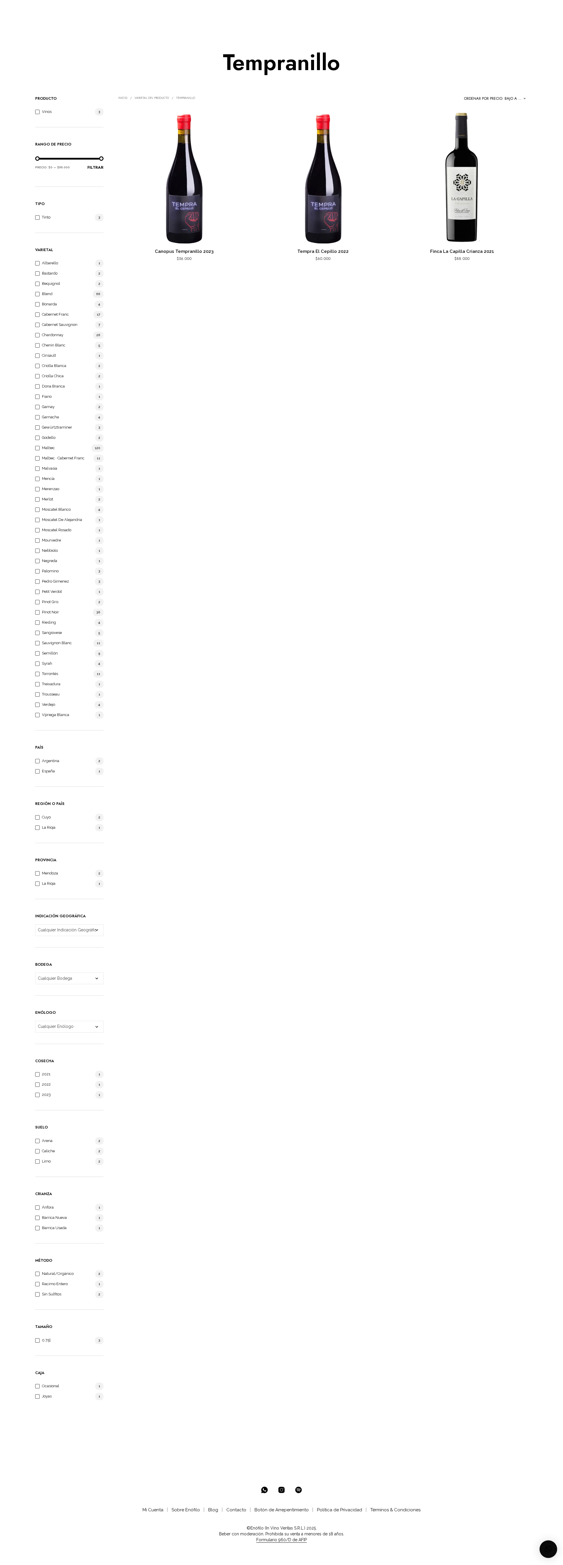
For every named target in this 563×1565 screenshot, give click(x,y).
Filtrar (95, 167)
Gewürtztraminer (57, 427)
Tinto (46, 217)
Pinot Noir (50, 612)
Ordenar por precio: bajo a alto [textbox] (495, 98)
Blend (47, 294)
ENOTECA (114, 9)
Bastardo (49, 273)
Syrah (47, 663)
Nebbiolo (50, 550)
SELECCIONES (150, 9)
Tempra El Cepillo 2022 (323, 251)
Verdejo (48, 704)
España (48, 771)
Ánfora (48, 1207)
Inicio (122, 98)
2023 (46, 1094)
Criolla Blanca (54, 365)
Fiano (47, 396)
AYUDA (228, 9)
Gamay (48, 407)
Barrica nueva (54, 1217)
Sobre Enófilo (186, 1509)
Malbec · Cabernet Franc (63, 458)
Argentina (50, 761)
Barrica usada (54, 1228)
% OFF (90, 9)
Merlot (47, 499)
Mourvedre (51, 540)
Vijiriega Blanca (55, 715)
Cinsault (49, 355)
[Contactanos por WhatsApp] (264, 1489)
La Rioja (48, 827)
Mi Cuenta (153, 1509)
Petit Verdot (52, 591)
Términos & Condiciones (395, 1509)
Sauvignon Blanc (57, 643)
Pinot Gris (50, 602)
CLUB (181, 9)
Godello (48, 437)
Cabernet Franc (55, 314)
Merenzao (50, 489)
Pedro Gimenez (55, 581)
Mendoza (50, 873)
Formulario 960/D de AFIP (281, 1540)
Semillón (50, 653)
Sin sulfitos (51, 1294)
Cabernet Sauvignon (59, 324)
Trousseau (51, 694)
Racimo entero (55, 1284)
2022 (46, 1084)
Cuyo (46, 817)
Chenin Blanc (53, 345)
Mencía (48, 478)
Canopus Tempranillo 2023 (184, 251)
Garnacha (50, 417)
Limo (46, 1161)
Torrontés (50, 673)
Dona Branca (53, 386)
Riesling (49, 622)
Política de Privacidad (339, 1509)
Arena (47, 1140)
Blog (213, 1509)
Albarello (50, 263)
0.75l (46, 1340)
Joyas (47, 1396)
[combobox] (496, 98)
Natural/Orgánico (58, 1273)
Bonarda (49, 304)
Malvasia (49, 468)
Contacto (236, 1509)
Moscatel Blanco (56, 509)
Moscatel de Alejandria (62, 519)
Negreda (49, 561)
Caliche (48, 1151)
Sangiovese (52, 632)
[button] (501, 9)
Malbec (48, 448)
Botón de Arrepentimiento (282, 1509)
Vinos (47, 111)
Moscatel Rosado (56, 530)
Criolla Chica (53, 376)
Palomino (50, 571)
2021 (46, 1074)
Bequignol (51, 283)
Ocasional (50, 1386)
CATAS (206, 9)
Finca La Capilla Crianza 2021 (462, 251)
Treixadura (51, 684)
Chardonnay (52, 335)
